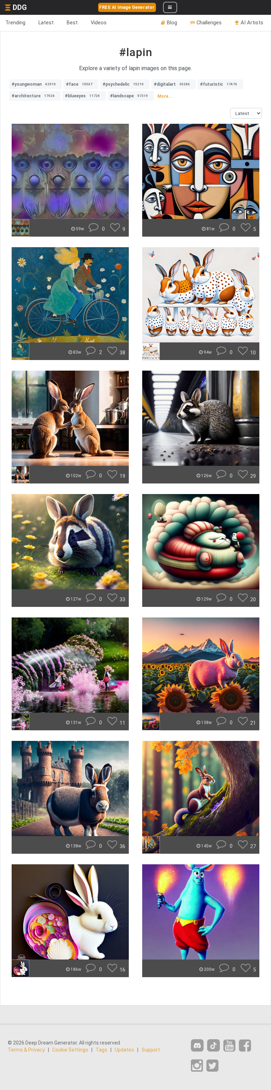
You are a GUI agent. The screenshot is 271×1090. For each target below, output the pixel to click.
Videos (99, 22)
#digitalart (172, 84)
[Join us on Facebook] (245, 1045)
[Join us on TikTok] (213, 1045)
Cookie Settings (70, 1050)
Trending (15, 22)
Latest (46, 22)
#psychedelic (123, 84)
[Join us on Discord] (197, 1045)
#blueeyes (82, 95)
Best (72, 22)
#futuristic (218, 84)
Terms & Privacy (26, 1050)
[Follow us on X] (212, 1066)
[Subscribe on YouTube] (229, 1045)
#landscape (129, 95)
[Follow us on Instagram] (197, 1066)
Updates (124, 1050)
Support (150, 1050)
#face (79, 84)
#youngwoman (34, 84)
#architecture (33, 95)
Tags (101, 1050)
